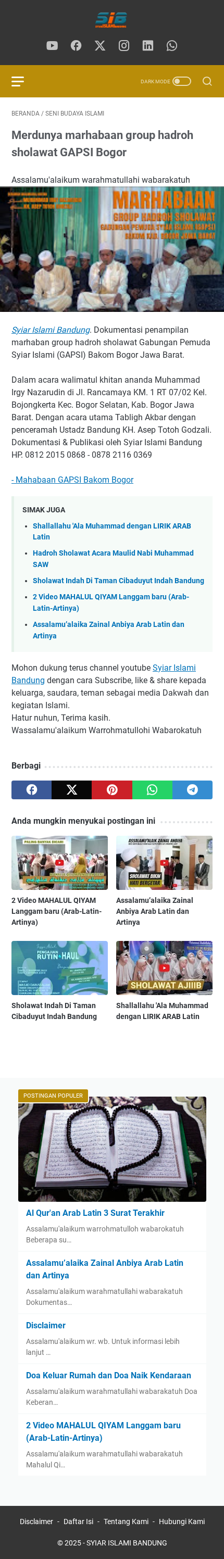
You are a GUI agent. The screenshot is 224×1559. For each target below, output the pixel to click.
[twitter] (100, 46)
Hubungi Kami (182, 1521)
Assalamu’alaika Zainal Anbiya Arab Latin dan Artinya (154, 911)
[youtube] (52, 46)
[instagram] (124, 46)
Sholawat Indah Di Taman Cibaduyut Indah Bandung (118, 580)
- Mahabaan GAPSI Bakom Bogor (72, 480)
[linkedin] (148, 46)
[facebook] (76, 46)
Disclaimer (46, 1325)
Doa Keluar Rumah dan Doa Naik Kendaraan (108, 1375)
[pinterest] (112, 790)
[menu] (23, 81)
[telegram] (192, 790)
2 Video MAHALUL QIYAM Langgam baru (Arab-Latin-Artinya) (56, 911)
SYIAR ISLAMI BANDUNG (126, 1543)
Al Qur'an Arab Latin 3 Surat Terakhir (95, 1213)
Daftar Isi (78, 1521)
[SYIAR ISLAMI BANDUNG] (112, 20)
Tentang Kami (126, 1521)
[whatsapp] (172, 46)
